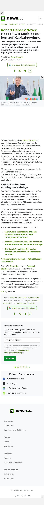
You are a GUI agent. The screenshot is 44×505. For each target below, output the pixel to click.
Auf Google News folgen (17, 388)
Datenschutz (9, 425)
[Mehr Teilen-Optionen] (30, 71)
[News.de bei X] (26, 495)
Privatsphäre (9, 478)
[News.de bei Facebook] (22, 495)
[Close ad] (2, 13)
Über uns (8, 441)
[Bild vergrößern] (42, 77)
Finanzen (13, 297)
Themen (7, 458)
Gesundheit (22, 297)
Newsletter (8, 446)
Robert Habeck (33, 297)
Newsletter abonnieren (16, 393)
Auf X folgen (11, 383)
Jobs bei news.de (11, 469)
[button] (22, 65)
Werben (7, 437)
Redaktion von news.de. (26, 303)
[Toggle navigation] (40, 18)
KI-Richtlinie (9, 474)
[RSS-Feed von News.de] (29, 495)
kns (2, 291)
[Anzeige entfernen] (42, 496)
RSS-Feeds (8, 453)
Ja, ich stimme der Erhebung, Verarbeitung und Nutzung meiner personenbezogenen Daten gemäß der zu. (22, 349)
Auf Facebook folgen (15, 379)
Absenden (10, 358)
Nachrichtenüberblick (13, 462)
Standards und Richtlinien (15, 430)
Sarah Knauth (17, 57)
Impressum (8, 421)
